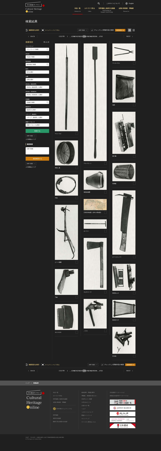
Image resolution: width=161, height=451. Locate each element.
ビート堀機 (58, 262)
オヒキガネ (58, 332)
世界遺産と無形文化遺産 (107, 10)
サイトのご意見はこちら (89, 422)
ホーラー (86, 231)
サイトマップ (85, 418)
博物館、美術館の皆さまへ (89, 395)
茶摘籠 (114, 183)
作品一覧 (77, 9)
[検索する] (47, 49)
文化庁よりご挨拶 (87, 399)
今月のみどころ (86, 402)
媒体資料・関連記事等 (88, 392)
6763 (101, 36)
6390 (73, 36)
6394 (84, 36)
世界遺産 (55, 415)
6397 (92, 36)
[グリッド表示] (130, 30)
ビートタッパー (116, 257)
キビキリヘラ (87, 292)
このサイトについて (113, 3)
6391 (75, 36)
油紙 (113, 105)
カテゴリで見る (89, 9)
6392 (78, 36)
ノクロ (86, 331)
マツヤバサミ (116, 63)
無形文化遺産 (57, 418)
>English (131, 3)
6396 (89, 36)
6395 (87, 36)
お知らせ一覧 (85, 405)
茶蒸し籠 (57, 168)
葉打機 (114, 156)
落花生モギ (115, 320)
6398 (95, 36)
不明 (56, 198)
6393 (81, 36)
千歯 (56, 297)
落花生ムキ (115, 293)
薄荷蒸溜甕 (87, 192)
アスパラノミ (87, 163)
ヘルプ (83, 409)
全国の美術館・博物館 (126, 9)
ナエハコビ (58, 133)
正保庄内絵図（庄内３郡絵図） (93, 212)
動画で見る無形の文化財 (60, 421)
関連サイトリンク (87, 415)
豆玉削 (114, 356)
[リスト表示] (133, 30)
